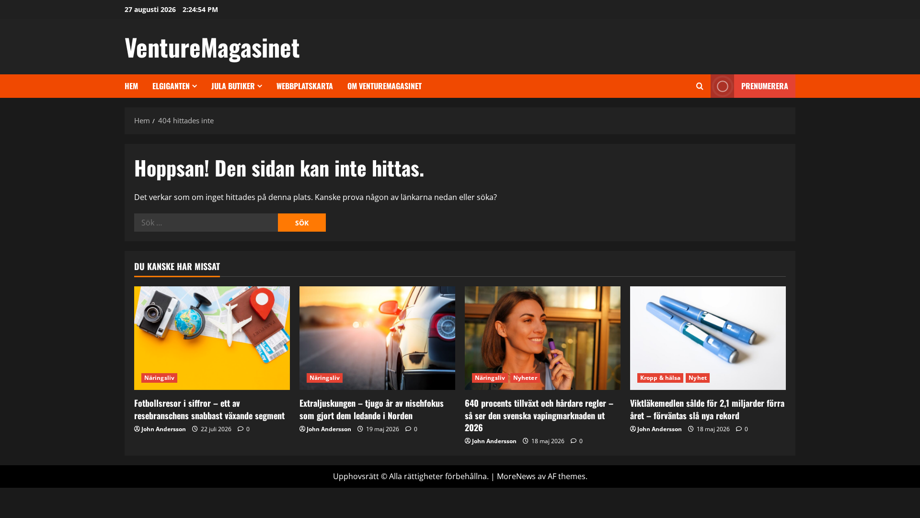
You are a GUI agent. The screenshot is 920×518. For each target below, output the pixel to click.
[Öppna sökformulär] (699, 86)
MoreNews (516, 476)
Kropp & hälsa (660, 378)
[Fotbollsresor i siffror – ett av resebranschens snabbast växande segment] (212, 338)
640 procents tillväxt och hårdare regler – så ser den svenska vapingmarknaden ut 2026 (539, 415)
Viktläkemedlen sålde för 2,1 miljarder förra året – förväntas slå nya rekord (707, 409)
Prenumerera (764, 86)
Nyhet (698, 378)
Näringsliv (159, 378)
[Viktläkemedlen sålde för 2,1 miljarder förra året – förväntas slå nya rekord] (708, 338)
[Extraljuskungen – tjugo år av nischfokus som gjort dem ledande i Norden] (377, 338)
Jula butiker (233, 86)
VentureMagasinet (212, 46)
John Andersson (163, 429)
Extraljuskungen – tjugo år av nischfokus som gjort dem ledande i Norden (371, 409)
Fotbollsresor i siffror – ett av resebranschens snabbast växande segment (209, 409)
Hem (131, 86)
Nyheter (525, 378)
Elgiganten (171, 86)
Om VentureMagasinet (384, 86)
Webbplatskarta (304, 86)
